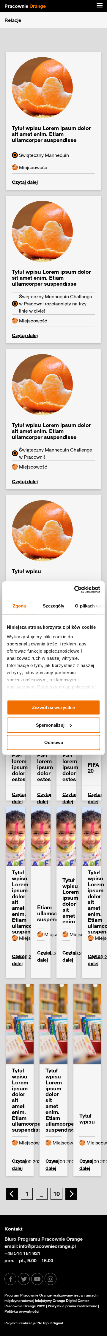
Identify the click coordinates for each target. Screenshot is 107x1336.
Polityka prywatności (21, 1311)
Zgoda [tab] (19, 605)
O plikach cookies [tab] (90, 605)
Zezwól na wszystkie (53, 707)
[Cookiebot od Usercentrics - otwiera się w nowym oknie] (75, 589)
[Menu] (100, 6)
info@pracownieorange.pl (47, 1246)
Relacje (12, 20)
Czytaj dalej (25, 182)
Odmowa (53, 742)
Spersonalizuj (50, 725)
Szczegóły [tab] (53, 605)
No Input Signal (50, 1322)
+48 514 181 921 (22, 1253)
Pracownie (25, 6)
